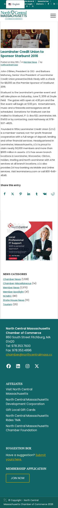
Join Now (18, 478)
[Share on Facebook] (5, 194)
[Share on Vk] (45, 194)
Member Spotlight (13, 291)
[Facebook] (8, 366)
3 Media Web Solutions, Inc (5, 500)
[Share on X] (13, 194)
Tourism (7, 304)
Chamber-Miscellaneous (17, 283)
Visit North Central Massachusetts (19, 391)
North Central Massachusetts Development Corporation (27, 401)
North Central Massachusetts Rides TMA (27, 418)
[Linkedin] (18, 366)
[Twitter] (37, 366)
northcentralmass (9, 64)
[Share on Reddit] (53, 194)
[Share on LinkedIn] (29, 194)
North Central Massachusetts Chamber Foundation (27, 428)
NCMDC (7, 296)
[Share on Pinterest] (21, 194)
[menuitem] (28, 1)
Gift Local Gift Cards (20, 410)
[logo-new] (23, 15)
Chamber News (12, 279)
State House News (13, 300)
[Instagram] (27, 366)
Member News (30, 62)
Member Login (25, 4)
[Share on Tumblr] (37, 194)
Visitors (40, 4)
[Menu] (51, 12)
